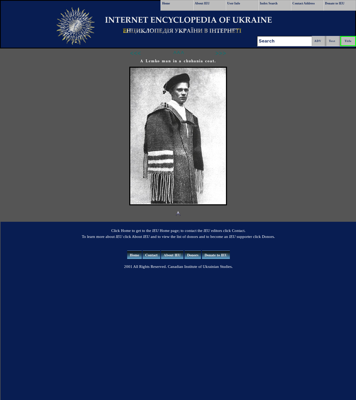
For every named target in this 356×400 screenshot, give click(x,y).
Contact (151, 255)
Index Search (269, 3)
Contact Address (303, 3)
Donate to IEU (335, 3)
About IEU (202, 3)
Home (166, 3)
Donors (192, 255)
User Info (233, 3)
